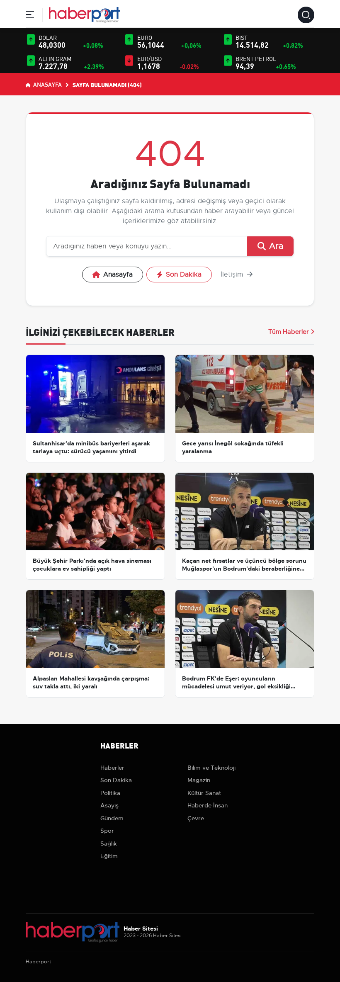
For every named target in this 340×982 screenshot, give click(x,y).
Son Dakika (184, 274)
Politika (110, 793)
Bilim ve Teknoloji (211, 767)
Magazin (198, 780)
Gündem (112, 818)
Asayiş (109, 805)
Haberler (112, 767)
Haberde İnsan (207, 805)
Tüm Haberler (288, 331)
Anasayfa (47, 84)
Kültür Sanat (204, 793)
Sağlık (108, 843)
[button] (30, 16)
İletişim (233, 274)
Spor (107, 830)
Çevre (195, 818)
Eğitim (109, 856)
